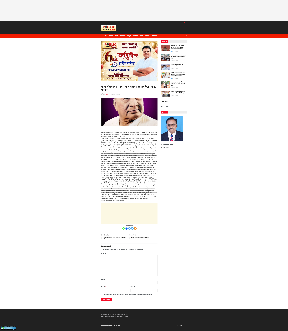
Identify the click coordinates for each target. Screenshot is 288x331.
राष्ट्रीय (111, 36)
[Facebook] (126, 228)
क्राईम (129, 36)
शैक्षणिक (135, 36)
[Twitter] (129, 228)
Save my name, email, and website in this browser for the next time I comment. (127, 294)
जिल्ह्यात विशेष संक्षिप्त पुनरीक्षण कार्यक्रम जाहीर (177, 65)
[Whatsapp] (123, 228)
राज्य (116, 36)
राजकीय (122, 36)
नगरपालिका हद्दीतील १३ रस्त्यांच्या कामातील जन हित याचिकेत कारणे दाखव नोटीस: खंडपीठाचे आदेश (177, 47)
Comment (104, 253)
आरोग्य (147, 36)
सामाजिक (154, 36)
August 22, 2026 (175, 51)
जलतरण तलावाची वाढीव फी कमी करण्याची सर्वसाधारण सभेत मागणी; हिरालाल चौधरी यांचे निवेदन (178, 74)
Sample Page (184, 326)
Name (103, 279)
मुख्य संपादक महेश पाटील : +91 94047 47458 (111, 326)
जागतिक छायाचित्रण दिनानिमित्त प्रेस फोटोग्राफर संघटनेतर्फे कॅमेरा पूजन (178, 92)
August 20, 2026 (175, 87)
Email (103, 287)
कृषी (141, 36)
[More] (135, 228)
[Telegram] (132, 228)
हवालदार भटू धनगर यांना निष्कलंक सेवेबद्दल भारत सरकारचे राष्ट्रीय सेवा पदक (178, 83)
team (107, 94)
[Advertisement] (144, 10)
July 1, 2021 (112, 94)
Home (104, 36)
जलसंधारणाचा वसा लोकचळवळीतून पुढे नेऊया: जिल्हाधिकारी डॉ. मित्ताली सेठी (178, 56)
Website (133, 287)
